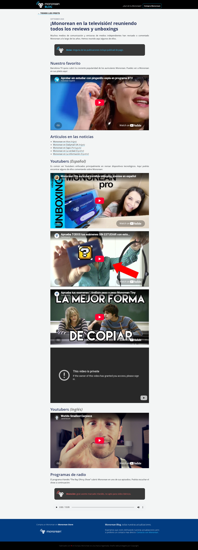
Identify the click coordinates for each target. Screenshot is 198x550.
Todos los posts (50, 13)
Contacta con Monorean (147, 532)
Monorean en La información (71, 154)
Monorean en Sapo (67, 147)
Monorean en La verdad (68, 150)
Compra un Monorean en (54, 524)
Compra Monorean (152, 6)
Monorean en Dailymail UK (69, 144)
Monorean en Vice (65, 141)
